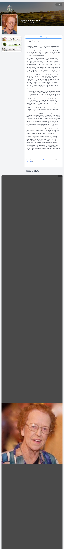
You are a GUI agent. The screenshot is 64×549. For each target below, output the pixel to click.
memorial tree (42, 159)
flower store (29, 161)
